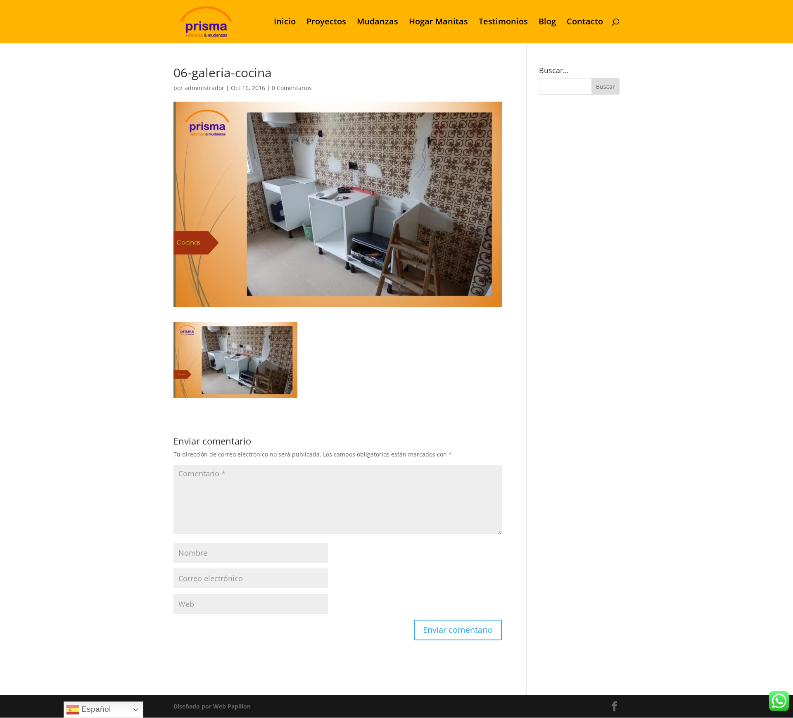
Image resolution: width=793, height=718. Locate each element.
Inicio (285, 23)
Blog (547, 23)
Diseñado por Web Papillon (212, 706)
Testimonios (503, 23)
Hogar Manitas (438, 23)
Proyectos (326, 23)
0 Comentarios (292, 88)
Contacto (585, 23)
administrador (204, 88)
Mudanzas (377, 23)
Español (95, 709)
